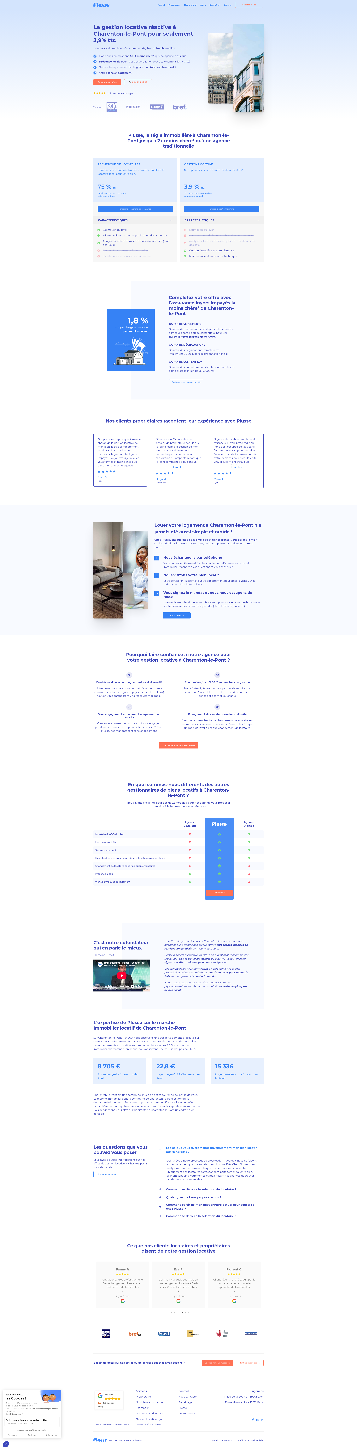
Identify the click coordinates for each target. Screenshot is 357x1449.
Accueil (161, 5)
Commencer (219, 892)
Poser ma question (107, 1174)
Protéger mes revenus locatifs (186, 382)
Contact (227, 5)
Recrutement (186, 1413)
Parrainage (185, 1402)
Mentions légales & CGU (223, 1440)
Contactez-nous (176, 615)
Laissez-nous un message (217, 1363)
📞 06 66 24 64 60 (138, 82)
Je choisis (32, 1435)
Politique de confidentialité (251, 1440)
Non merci (12, 1435)
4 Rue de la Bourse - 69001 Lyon (244, 1396)
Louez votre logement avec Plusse (178, 745)
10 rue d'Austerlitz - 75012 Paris (244, 1402)
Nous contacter (188, 1396)
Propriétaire (174, 5)
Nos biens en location (195, 5)
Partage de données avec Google (20, 1423)
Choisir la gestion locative (222, 209)
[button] (6, 1444)
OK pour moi (51, 1435)
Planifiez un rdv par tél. (249, 1363)
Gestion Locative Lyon (149, 1419)
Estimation (214, 5)
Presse (182, 1408)
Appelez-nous (249, 5)
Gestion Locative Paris (150, 1413)
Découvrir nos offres (107, 82)
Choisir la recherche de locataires (135, 209)
